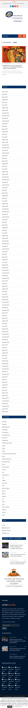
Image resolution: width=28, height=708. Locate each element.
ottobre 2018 (5, 339)
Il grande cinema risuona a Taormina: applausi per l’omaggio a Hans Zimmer (16, 546)
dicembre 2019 (5, 302)
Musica (3, 491)
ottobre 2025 (5, 118)
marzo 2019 (4, 326)
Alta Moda (4, 421)
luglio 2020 (4, 283)
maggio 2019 (5, 321)
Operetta (4, 496)
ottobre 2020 (5, 275)
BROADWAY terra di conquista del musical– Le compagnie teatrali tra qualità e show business (13, 67)
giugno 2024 (4, 161)
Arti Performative (6, 435)
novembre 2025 (5, 115)
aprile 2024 (4, 166)
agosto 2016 (5, 408)
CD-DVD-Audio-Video (7, 443)
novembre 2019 (5, 305)
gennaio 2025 (5, 142)
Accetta (10, 706)
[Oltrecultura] (14, 17)
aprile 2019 (4, 323)
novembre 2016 (5, 401)
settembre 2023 (5, 185)
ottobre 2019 (5, 307)
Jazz (3, 477)
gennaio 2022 (5, 238)
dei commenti (6, 530)
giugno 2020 (4, 286)
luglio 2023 (4, 190)
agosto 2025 (5, 123)
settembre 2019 (5, 310)
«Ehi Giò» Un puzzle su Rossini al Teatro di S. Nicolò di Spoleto (18, 562)
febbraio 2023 (5, 203)
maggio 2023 (5, 195)
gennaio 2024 (5, 174)
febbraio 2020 (5, 297)
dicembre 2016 (5, 398)
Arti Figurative (5, 432)
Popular (5, 538)
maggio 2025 (5, 131)
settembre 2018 (5, 342)
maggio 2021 (5, 259)
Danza (3, 456)
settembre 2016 (5, 406)
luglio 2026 (4, 94)
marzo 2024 (4, 169)
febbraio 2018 (5, 360)
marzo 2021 (4, 262)
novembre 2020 (5, 273)
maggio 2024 (5, 163)
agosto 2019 (5, 313)
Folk (3, 472)
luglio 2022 (4, 222)
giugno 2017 (4, 382)
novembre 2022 (5, 211)
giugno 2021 (4, 257)
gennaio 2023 (5, 206)
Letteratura (4, 483)
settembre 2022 (5, 217)
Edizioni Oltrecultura (6, 459)
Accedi (3, 525)
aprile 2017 (4, 387)
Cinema (3, 445)
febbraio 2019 (5, 329)
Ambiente (4, 424)
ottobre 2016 (5, 403)
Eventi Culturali (5, 467)
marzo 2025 (4, 137)
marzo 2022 (4, 233)
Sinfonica (4, 509)
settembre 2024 (5, 153)
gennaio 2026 (5, 110)
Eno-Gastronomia (6, 461)
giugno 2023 (4, 193)
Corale (3, 448)
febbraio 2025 (5, 139)
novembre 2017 (5, 369)
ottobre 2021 (5, 246)
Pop (3, 499)
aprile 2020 (4, 291)
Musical (5, 46)
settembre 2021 (5, 249)
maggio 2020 (5, 289)
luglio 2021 (4, 254)
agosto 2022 (5, 219)
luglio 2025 (4, 126)
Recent (11, 538)
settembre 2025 (5, 121)
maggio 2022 (5, 227)
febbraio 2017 (5, 392)
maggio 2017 (5, 385)
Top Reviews (18, 538)
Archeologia (4, 429)
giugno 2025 (4, 129)
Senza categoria (5, 507)
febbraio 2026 (5, 107)
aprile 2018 (4, 355)
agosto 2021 (5, 251)
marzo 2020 (4, 294)
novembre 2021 (5, 243)
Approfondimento (6, 427)
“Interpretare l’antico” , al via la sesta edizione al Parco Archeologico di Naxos (14, 3)
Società (3, 512)
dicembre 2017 (5, 366)
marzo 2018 (4, 358)
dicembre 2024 (5, 145)
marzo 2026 (4, 105)
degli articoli (6, 527)
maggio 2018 (5, 353)
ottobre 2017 (5, 371)
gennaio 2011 (5, 411)
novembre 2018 (5, 337)
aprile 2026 (4, 102)
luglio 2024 (4, 158)
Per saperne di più (17, 706)
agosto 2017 (5, 376)
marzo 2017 (4, 390)
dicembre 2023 (5, 177)
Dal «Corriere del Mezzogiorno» (9, 453)
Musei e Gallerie (5, 488)
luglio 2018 (4, 347)
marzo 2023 (4, 201)
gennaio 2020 (5, 299)
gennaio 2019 (5, 331)
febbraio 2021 (5, 265)
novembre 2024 (5, 147)
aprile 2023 (4, 198)
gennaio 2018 (5, 363)
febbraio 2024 (5, 171)
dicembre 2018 (5, 334)
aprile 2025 (4, 134)
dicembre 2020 (5, 270)
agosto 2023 (5, 187)
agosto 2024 (5, 155)
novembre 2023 (5, 179)
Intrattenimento (5, 475)
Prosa (3, 501)
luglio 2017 (4, 379)
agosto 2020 (5, 281)
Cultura (3, 451)
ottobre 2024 (5, 150)
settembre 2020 (5, 278)
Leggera (4, 480)
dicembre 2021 (5, 241)
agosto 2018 (5, 345)
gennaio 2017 (5, 395)
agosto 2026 (5, 91)
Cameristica (4, 437)
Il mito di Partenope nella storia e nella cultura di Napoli (17, 555)
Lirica (3, 485)
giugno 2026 (4, 97)
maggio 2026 (5, 99)
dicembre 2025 (5, 113)
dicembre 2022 (5, 209)
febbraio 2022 (5, 235)
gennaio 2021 (5, 267)
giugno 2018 (4, 350)
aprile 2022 (4, 230)
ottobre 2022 (5, 214)
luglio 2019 (4, 315)
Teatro (3, 515)
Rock (3, 504)
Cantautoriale (5, 440)
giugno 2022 (4, 225)
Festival (4, 469)
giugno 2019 (4, 318)
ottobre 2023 (5, 182)
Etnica (3, 464)
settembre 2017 (5, 374)
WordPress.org (5, 533)
